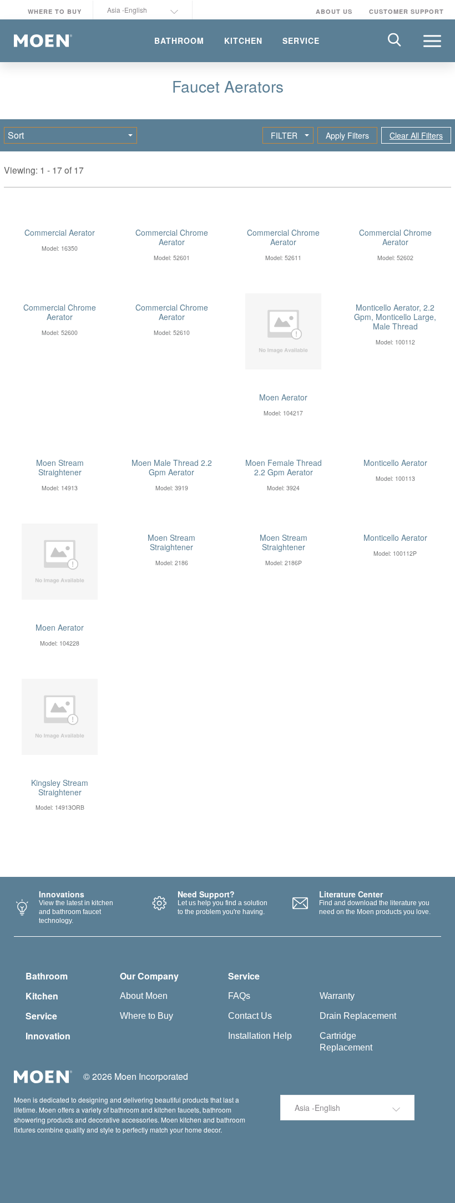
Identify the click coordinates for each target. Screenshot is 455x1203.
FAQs (239, 996)
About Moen (144, 996)
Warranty (337, 996)
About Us (334, 11)
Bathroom (47, 976)
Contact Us (250, 1016)
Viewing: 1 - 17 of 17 (44, 170)
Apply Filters (347, 135)
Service (41, 1016)
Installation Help (260, 1035)
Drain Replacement (358, 1016)
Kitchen (42, 996)
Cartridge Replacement (346, 1041)
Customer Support (406, 11)
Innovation (48, 1036)
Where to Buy (55, 11)
